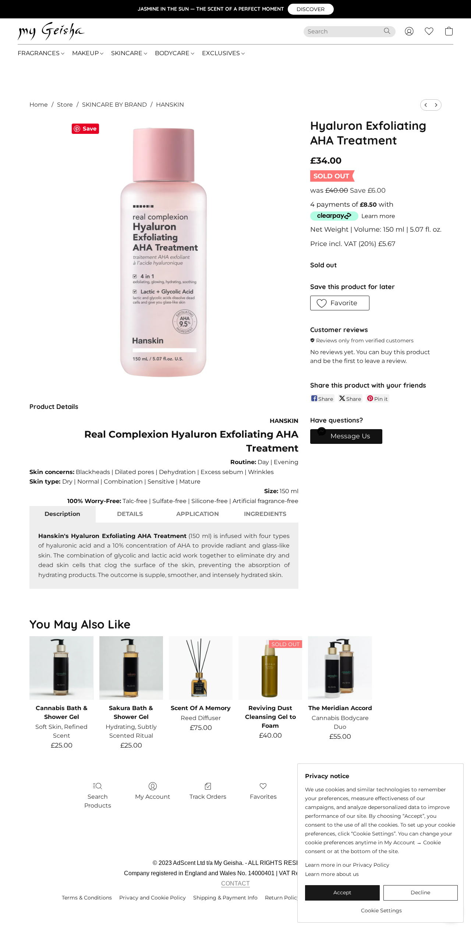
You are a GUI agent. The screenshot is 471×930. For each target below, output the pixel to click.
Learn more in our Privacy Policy (347, 865)
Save (89, 128)
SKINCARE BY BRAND (114, 104)
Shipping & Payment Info (225, 897)
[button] (311, 9)
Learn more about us (332, 874)
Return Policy (282, 897)
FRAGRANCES (39, 53)
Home (38, 104)
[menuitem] (426, 105)
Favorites (263, 796)
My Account (152, 796)
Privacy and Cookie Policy (152, 897)
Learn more (378, 216)
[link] (381, 908)
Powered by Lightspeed (235, 910)
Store (65, 104)
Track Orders (208, 796)
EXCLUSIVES (221, 53)
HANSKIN (170, 104)
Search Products (97, 801)
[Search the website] (387, 31)
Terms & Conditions (87, 897)
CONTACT (235, 883)
